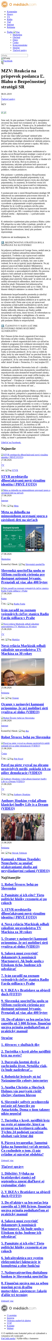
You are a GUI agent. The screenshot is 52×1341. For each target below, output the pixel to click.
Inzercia (10, 1318)
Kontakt (10, 1326)
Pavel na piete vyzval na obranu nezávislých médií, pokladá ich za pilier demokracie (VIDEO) (26, 769)
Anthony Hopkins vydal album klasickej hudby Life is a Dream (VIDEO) (24, 804)
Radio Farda (19, 604)
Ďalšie (10, 32)
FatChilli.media (8, 1338)
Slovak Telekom (19, 853)
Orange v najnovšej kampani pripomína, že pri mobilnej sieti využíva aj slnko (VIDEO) (24, 708)
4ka (27, 731)
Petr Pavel (18, 759)
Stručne (16, 47)
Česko (15, 42)
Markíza (15, 639)
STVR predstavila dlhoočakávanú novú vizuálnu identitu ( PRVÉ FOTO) (23, 480)
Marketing (17, 34)
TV (8, 17)
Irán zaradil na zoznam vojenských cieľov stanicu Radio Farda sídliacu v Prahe (25, 614)
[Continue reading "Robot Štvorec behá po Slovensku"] (18, 718)
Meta (16, 506)
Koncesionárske (20, 45)
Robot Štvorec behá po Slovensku (25, 737)
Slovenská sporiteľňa (35, 564)
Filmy (15, 40)
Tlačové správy (20, 50)
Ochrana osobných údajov (19, 1320)
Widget (10, 1328)
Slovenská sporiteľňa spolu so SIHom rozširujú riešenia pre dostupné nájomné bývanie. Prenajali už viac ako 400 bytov (24, 576)
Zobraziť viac (7, 1160)
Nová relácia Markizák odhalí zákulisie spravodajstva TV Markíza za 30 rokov (23, 649)
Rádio (9, 19)
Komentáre (12, 11)
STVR (15, 470)
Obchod (16, 37)
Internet (10, 24)
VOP (9, 1323)
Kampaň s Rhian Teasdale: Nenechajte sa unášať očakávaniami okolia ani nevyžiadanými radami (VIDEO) (25, 865)
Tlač (9, 22)
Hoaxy (10, 14)
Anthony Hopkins (22, 794)
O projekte (12, 1315)
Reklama (11, 27)
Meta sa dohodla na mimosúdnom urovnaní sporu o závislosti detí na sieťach (24, 516)
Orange (15, 698)
